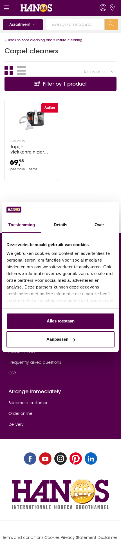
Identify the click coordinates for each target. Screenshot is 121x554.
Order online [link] (20, 413)
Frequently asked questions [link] (34, 362)
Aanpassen (57, 339)
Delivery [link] (16, 424)
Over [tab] (99, 224)
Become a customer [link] (27, 403)
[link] (49, 8)
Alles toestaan (61, 321)
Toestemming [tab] (21, 224)
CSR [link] (12, 373)
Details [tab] (61, 224)
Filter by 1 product (64, 83)
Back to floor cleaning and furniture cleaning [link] (45, 40)
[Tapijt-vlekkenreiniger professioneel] (31, 119)
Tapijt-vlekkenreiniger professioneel (27, 149)
